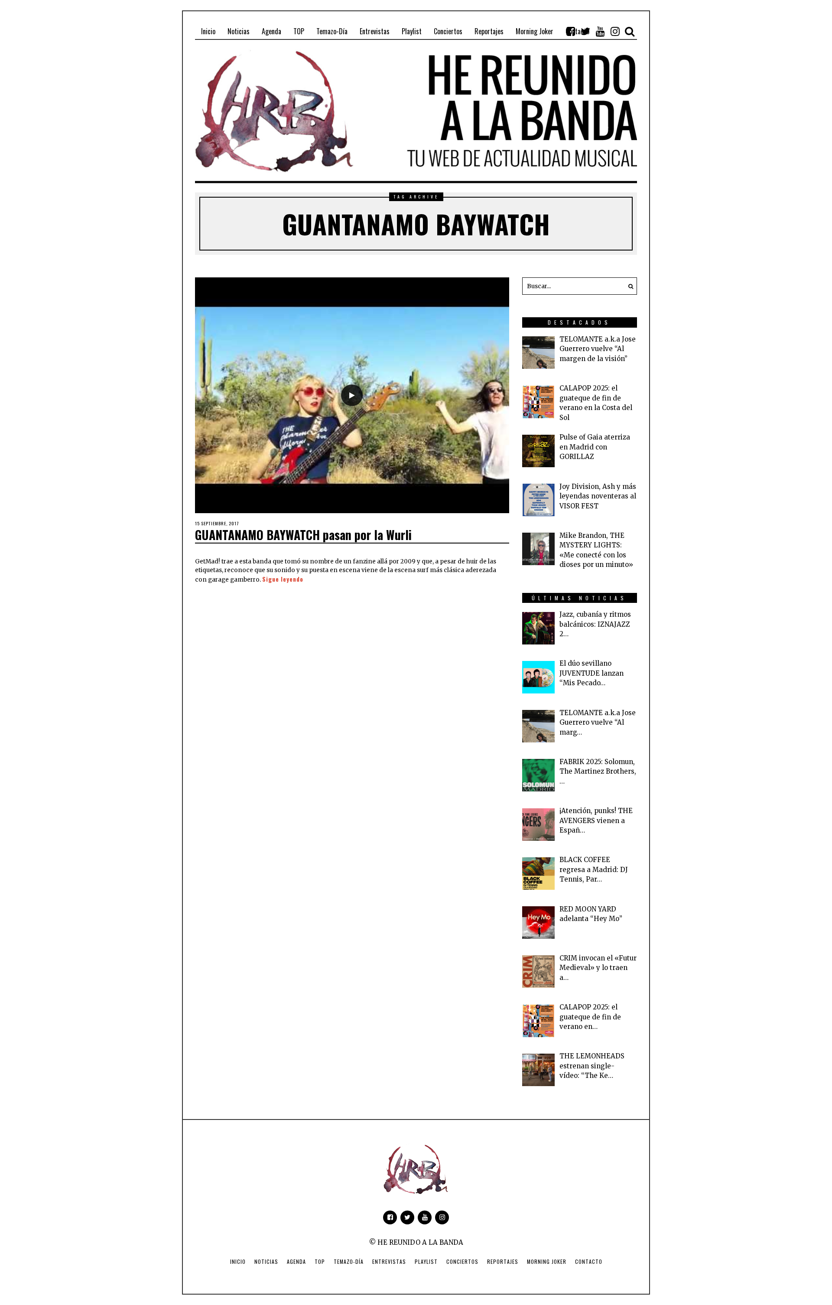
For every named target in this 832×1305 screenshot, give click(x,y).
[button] (628, 286)
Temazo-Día (349, 1261)
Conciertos (462, 1261)
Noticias (266, 1261)
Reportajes (502, 1261)
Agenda (296, 1261)
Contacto (588, 1261)
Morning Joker (546, 1261)
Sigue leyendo (282, 579)
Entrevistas (389, 1261)
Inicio (238, 1261)
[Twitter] (585, 31)
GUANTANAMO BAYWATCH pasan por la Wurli (303, 534)
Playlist (426, 1261)
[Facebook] (570, 31)
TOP (320, 1261)
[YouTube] (600, 31)
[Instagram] (615, 31)
